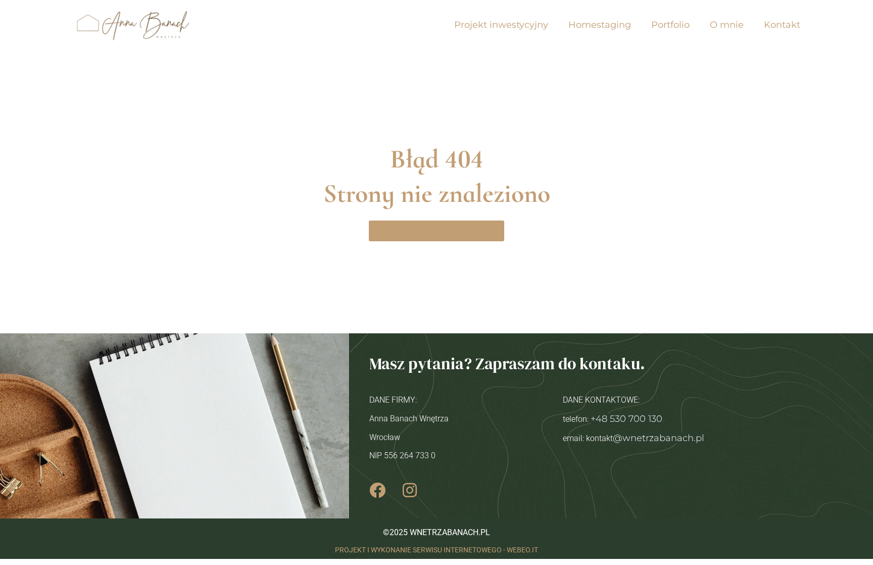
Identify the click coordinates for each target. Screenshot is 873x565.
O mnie (727, 24)
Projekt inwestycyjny (501, 24)
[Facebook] (377, 490)
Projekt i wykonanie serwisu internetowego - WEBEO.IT (436, 550)
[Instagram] (410, 490)
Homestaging (599, 24)
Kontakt (782, 24)
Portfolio (670, 24)
